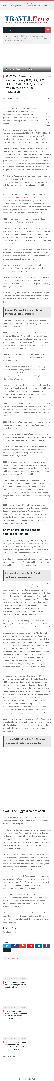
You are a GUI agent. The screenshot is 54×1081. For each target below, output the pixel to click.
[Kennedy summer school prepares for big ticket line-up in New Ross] (15, 972)
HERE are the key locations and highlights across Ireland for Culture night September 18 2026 (16, 1045)
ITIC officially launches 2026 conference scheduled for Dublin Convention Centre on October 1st (16, 1014)
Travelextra (9, 98)
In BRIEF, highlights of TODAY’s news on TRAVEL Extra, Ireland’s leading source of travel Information (27, 6)
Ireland (48, 98)
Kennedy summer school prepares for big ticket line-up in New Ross (16, 984)
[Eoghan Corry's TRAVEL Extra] (27, 19)
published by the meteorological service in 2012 (21, 197)
